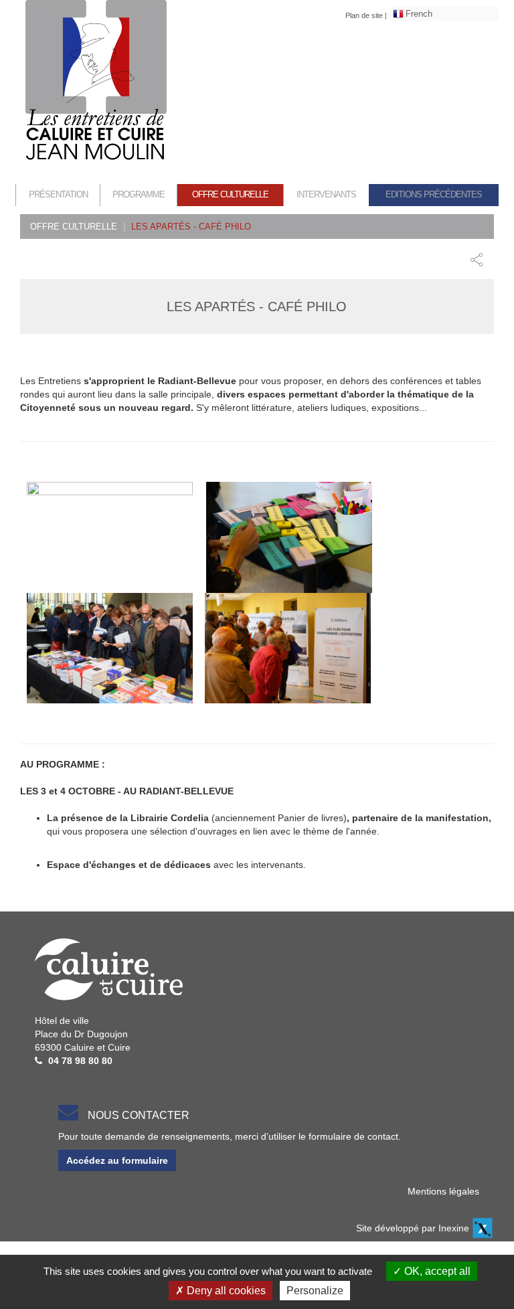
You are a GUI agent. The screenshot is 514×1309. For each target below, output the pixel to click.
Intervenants (326, 194)
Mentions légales (443, 1191)
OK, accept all (436, 1271)
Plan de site (364, 15)
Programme (138, 194)
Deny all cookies (225, 1290)
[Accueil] (96, 81)
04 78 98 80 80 (80, 1060)
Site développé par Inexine (412, 1228)
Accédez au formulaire (117, 1160)
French (419, 14)
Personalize (314, 1290)
